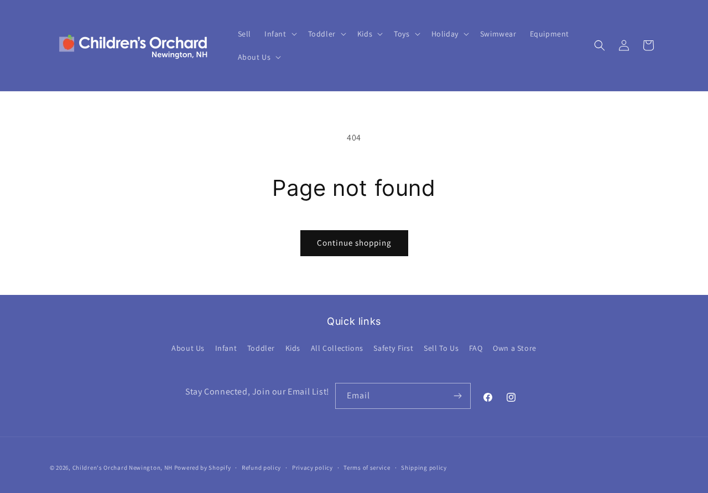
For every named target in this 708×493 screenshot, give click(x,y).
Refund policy (261, 467)
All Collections (337, 349)
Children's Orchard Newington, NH (122, 467)
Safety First (393, 349)
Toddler (261, 349)
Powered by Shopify (202, 467)
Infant (226, 349)
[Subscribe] (458, 396)
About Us (188, 349)
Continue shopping (354, 242)
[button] (279, 33)
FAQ (476, 349)
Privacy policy (312, 467)
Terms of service (366, 467)
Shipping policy (424, 467)
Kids (292, 349)
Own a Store (515, 349)
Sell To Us (441, 349)
